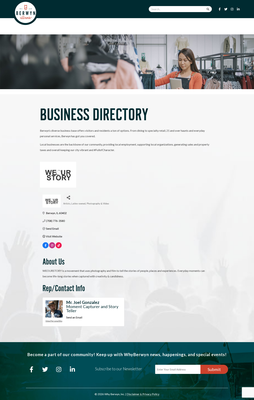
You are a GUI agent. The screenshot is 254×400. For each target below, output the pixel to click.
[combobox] (180, 9)
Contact (234, 23)
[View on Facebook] (46, 247)
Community (195, 23)
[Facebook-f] (220, 9)
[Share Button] (67, 197)
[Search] (208, 9)
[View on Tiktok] (59, 247)
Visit (129, 23)
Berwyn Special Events (159, 23)
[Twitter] (226, 9)
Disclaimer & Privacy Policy (143, 394)
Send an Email (74, 317)
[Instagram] (232, 9)
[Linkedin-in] (238, 9)
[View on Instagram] (52, 247)
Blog (216, 23)
